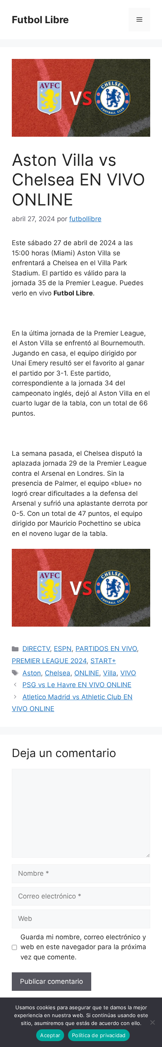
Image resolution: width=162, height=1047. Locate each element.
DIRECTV (36, 649)
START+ (103, 661)
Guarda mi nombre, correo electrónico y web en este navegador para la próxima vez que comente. (83, 947)
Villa (109, 673)
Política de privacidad (99, 1035)
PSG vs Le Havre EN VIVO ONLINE (76, 685)
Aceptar (50, 1035)
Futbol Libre (40, 20)
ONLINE (86, 673)
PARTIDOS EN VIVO (106, 649)
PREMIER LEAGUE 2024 (49, 661)
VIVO (128, 673)
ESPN (63, 649)
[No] (152, 1022)
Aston (31, 673)
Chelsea (57, 673)
